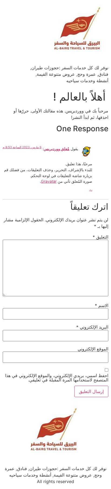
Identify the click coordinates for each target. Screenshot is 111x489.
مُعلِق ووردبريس (57, 148)
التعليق (100, 237)
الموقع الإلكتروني (93, 349)
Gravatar (49, 181)
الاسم (101, 305)
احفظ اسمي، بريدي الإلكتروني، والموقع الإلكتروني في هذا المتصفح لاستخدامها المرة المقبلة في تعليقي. (56, 377)
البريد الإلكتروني (92, 327)
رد (90, 189)
